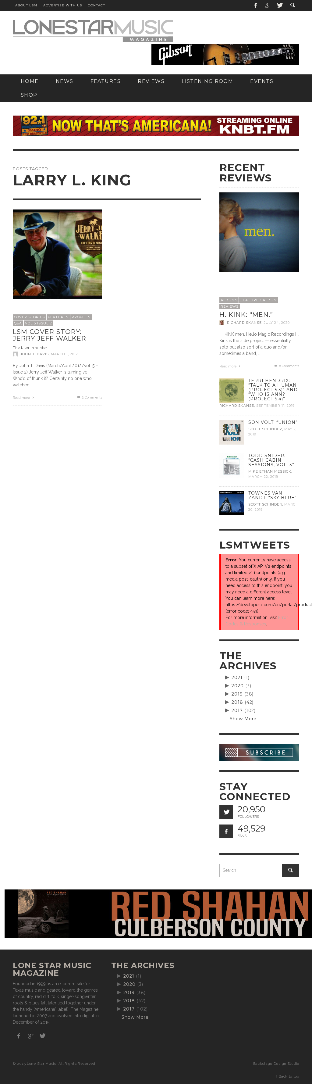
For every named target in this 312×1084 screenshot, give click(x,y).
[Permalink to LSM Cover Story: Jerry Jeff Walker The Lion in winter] (57, 253)
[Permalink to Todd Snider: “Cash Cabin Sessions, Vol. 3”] (231, 465)
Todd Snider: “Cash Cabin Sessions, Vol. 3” (271, 460)
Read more (22, 398)
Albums (229, 300)
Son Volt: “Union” (273, 422)
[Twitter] (279, 5)
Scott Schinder (265, 429)
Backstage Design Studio (276, 1063)
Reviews (230, 306)
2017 (237, 710)
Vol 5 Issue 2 (38, 323)
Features (58, 317)
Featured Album (258, 300)
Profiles (81, 317)
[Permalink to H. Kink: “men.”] (259, 232)
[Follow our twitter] (226, 812)
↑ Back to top (287, 1076)
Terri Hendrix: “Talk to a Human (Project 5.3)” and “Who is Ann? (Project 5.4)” (273, 390)
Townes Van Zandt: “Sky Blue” (272, 495)
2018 (237, 702)
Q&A (18, 323)
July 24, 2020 (277, 322)
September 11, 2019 (275, 406)
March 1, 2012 (64, 354)
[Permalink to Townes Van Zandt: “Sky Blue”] (231, 502)
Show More (243, 718)
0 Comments (288, 366)
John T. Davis (34, 354)
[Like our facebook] (226, 831)
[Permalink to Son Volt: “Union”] (231, 431)
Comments (92, 397)
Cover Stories (29, 317)
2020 (238, 686)
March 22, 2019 (263, 476)
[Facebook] (256, 5)
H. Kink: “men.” (246, 314)
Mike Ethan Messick (269, 471)
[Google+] (268, 5)
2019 (237, 694)
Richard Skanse (244, 322)
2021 (237, 677)
